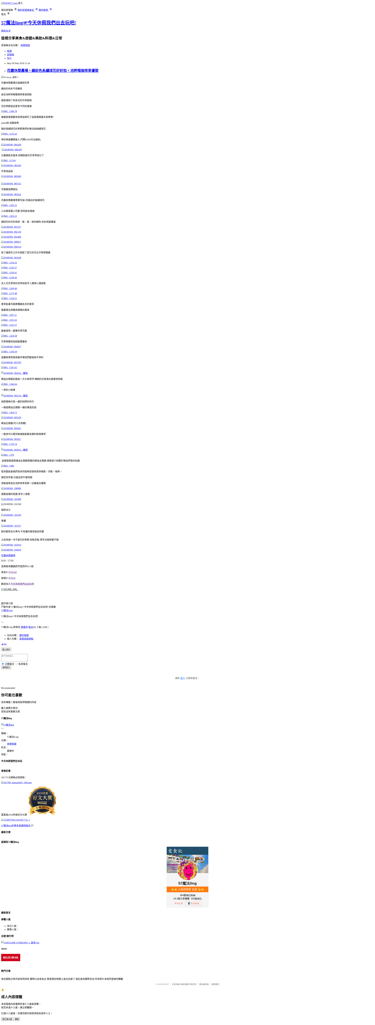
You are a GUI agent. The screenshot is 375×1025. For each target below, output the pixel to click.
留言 (30, 627)
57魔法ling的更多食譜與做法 (15, 825)
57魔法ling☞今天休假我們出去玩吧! (38, 22)
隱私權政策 (204, 984)
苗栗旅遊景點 (26, 639)
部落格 (10, 54)
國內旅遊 (24, 635)
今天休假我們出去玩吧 (22, 584)
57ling (12, 578)
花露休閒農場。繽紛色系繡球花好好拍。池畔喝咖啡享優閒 (52, 70)
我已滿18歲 (7, 1019)
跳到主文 (6, 31)
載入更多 (6, 650)
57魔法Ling (7, 610)
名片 (9, 58)
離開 (17, 1019)
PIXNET (165, 984)
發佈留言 (6, 667)
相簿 (9, 51)
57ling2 (13, 572)
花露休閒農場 (8, 555)
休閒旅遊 (25, 45)
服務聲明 (215, 984)
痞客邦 (24, 627)
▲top (3, 644)
